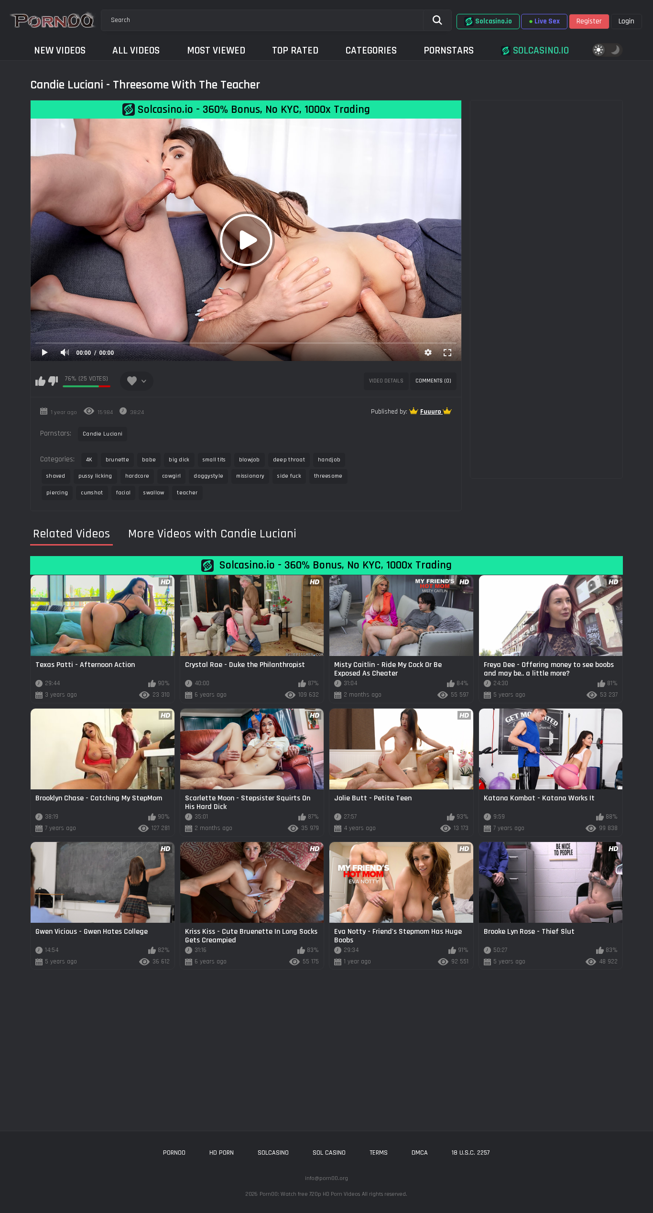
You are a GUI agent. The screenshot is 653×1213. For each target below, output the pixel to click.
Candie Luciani (102, 433)
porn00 (174, 1152)
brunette (117, 459)
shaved (55, 476)
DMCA (420, 1152)
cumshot (92, 492)
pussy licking (95, 476)
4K (89, 459)
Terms (379, 1152)
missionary (250, 476)
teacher (187, 492)
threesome (328, 476)
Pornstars (449, 50)
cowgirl (171, 476)
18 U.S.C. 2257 (471, 1152)
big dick (179, 459)
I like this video (40, 381)
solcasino (273, 1152)
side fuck (289, 476)
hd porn (221, 1152)
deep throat (289, 459)
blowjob (249, 459)
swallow (153, 492)
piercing (57, 492)
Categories (371, 50)
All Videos (136, 50)
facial (123, 492)
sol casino (329, 1152)
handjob (329, 459)
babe (149, 459)
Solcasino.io (540, 50)
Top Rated (295, 50)
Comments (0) (433, 380)
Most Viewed (216, 50)
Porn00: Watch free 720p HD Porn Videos (310, 1194)
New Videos (60, 50)
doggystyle (208, 476)
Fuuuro (431, 411)
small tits (214, 459)
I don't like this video (53, 381)
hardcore (137, 476)
